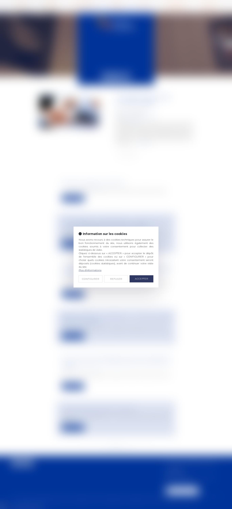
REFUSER (116, 278)
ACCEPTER (141, 278)
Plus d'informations (90, 270)
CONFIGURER (90, 278)
